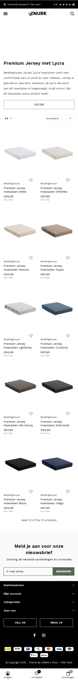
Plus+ (55, 662)
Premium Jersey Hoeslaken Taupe (52, 267)
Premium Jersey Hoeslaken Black (15, 501)
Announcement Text (39, 43)
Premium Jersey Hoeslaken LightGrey (18, 345)
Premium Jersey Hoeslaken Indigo (52, 501)
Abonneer (63, 571)
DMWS (45, 662)
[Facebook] (35, 635)
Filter (39, 104)
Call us (20, 622)
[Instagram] (43, 635)
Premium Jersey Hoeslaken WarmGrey (18, 423)
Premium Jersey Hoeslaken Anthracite (54, 423)
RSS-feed (66, 662)
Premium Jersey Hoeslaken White (15, 190)
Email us (56, 622)
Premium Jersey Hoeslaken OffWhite (53, 190)
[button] (5, 14)
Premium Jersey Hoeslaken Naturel (16, 267)
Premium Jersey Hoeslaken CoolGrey (54, 345)
